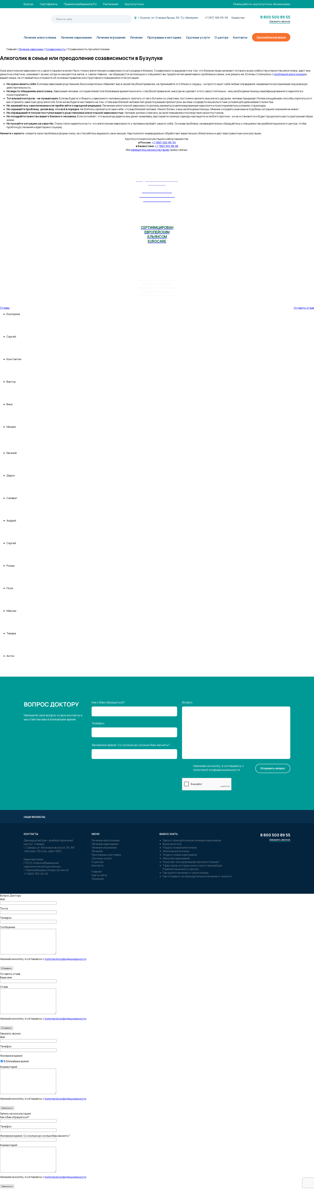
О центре (98, 862)
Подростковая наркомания (180, 855)
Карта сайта (99, 875)
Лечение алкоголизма (105, 840)
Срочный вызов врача (271, 37)
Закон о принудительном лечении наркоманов (192, 840)
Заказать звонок (279, 21)
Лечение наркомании (105, 844)
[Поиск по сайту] (124, 19)
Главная (97, 871)
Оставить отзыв (304, 308)
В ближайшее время (16, 1061)
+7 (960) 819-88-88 (166, 146)
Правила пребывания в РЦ (80, 4)
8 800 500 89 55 (275, 17)
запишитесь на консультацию (150, 150)
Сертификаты (48, 4)
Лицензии (98, 879)
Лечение (97, 851)
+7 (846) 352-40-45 (36, 873)
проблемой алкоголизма (289, 74)
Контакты (97, 865)
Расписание (110, 4)
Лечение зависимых (31, 49)
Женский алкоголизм (176, 851)
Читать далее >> (299, 671)
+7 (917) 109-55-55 (216, 17)
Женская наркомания (176, 858)
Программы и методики (106, 855)
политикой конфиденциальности (216, 770)
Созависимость (55, 49)
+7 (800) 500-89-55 (164, 142)
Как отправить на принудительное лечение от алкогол (197, 876)
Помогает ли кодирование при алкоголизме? (191, 862)
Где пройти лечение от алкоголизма (185, 872)
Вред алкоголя (172, 844)
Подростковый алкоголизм (180, 847)
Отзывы (4, 308)
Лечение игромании (104, 847)
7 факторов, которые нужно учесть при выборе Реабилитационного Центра (192, 867)
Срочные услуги (102, 858)
